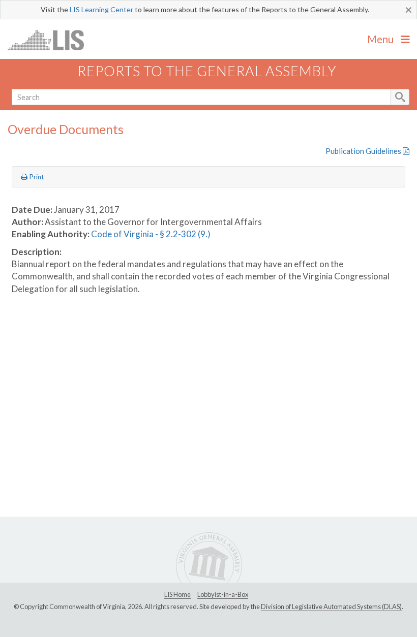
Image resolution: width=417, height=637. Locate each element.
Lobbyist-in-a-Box (222, 594)
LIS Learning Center (101, 9)
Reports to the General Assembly (207, 70)
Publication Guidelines (364, 150)
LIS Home (177, 594)
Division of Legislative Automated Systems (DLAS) (331, 606)
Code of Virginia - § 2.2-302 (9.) (151, 234)
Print (35, 177)
